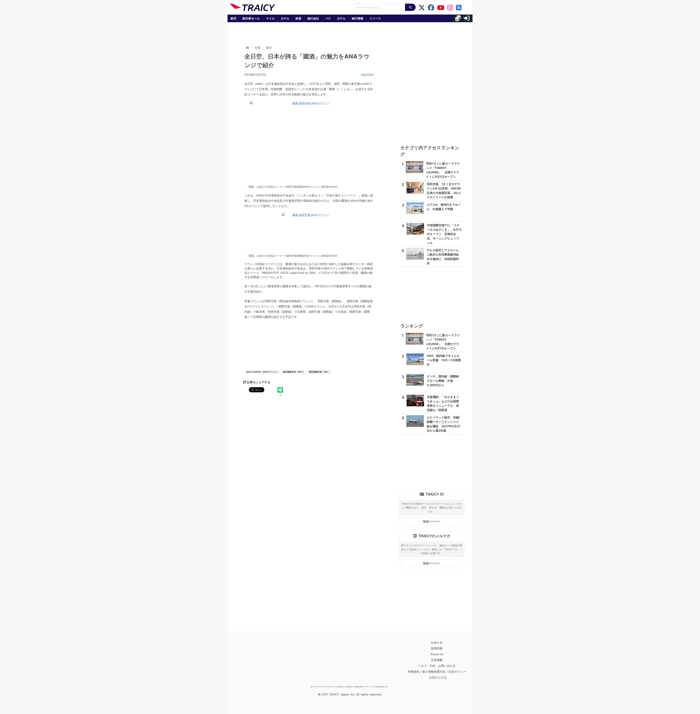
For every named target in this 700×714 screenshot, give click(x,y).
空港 (257, 48)
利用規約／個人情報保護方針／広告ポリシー (437, 671)
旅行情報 (357, 18)
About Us (436, 654)
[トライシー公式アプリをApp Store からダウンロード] (251, 661)
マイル (270, 18)
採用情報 (437, 648)
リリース (375, 18)
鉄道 (298, 18)
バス (328, 18)
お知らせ (437, 642)
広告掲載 (437, 660)
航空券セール (251, 18)
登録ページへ (431, 521)
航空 (233, 18)
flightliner (367, 74)
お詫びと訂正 (438, 677)
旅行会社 (313, 18)
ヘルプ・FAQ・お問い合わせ (437, 666)
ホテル (285, 18)
